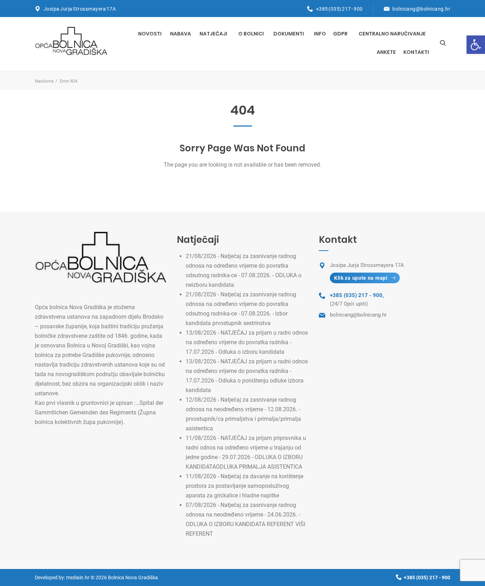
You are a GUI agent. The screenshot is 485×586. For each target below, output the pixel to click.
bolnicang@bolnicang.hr (421, 9)
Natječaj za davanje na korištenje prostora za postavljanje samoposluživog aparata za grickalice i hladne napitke (244, 486)
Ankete (386, 52)
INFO (320, 33)
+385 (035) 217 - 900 (339, 9)
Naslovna (44, 81)
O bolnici (251, 33)
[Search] (443, 43)
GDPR (340, 33)
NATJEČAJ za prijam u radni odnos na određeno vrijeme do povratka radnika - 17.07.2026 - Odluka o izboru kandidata (247, 342)
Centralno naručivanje (392, 33)
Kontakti (416, 52)
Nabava (180, 33)
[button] (476, 44)
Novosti (150, 33)
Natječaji (213, 33)
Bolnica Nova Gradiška (133, 577)
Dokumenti (288, 33)
